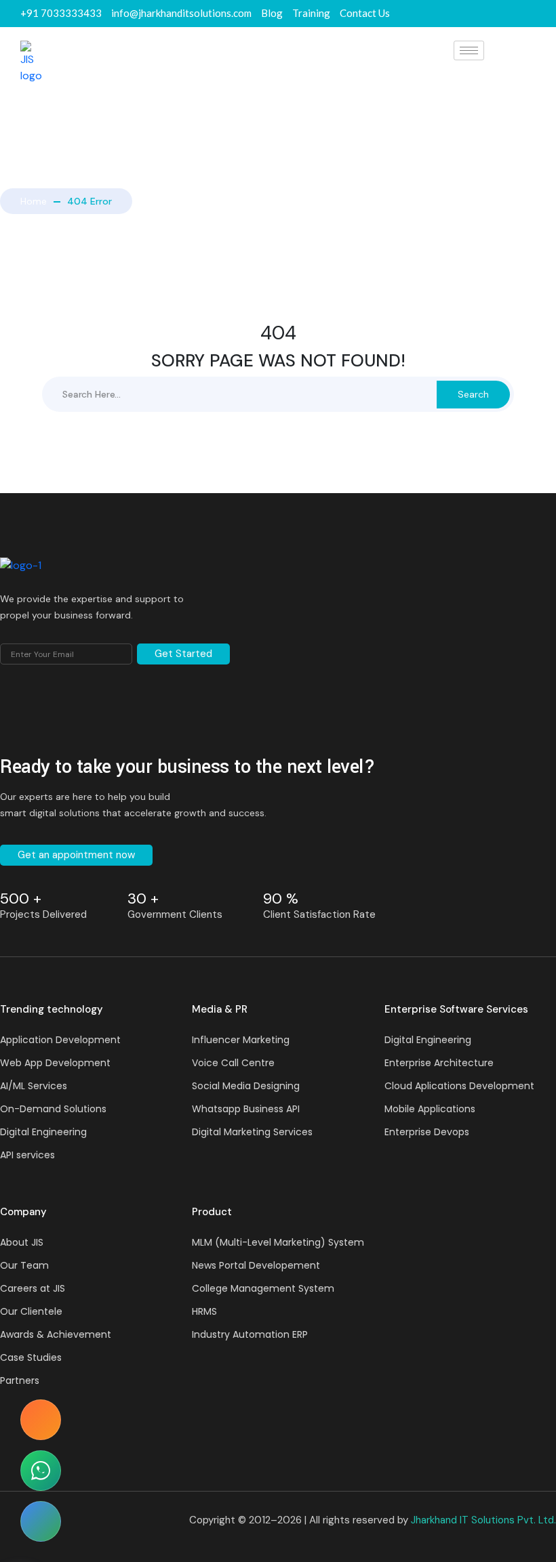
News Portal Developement (256, 1265)
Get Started (183, 653)
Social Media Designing (246, 1086)
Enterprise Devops (426, 1132)
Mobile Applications (429, 1109)
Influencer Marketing (241, 1039)
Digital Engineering (43, 1132)
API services (27, 1155)
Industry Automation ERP (250, 1334)
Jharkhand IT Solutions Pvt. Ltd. (483, 1520)
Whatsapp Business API (246, 1109)
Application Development (60, 1039)
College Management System (263, 1288)
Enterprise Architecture (439, 1063)
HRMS (204, 1311)
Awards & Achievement (55, 1334)
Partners (19, 1380)
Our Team (24, 1265)
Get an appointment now (76, 855)
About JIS (21, 1242)
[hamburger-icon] (469, 50)
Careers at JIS (32, 1288)
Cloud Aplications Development (459, 1086)
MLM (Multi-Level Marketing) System (278, 1242)
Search (473, 394)
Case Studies (31, 1357)
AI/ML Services (33, 1086)
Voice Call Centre (233, 1063)
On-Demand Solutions (53, 1109)
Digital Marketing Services (252, 1132)
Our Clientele (31, 1311)
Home (33, 201)
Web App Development (55, 1063)
